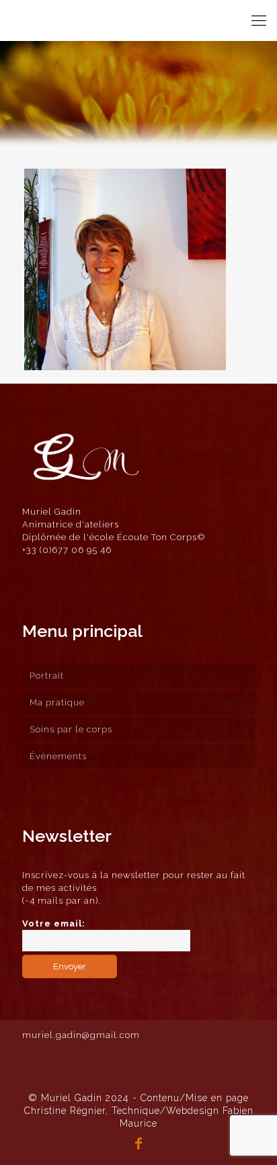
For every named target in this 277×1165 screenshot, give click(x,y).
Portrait (47, 676)
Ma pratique (57, 702)
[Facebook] (138, 1145)
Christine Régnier (65, 1110)
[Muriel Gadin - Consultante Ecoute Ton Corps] (45, 20)
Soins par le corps (71, 729)
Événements (58, 756)
